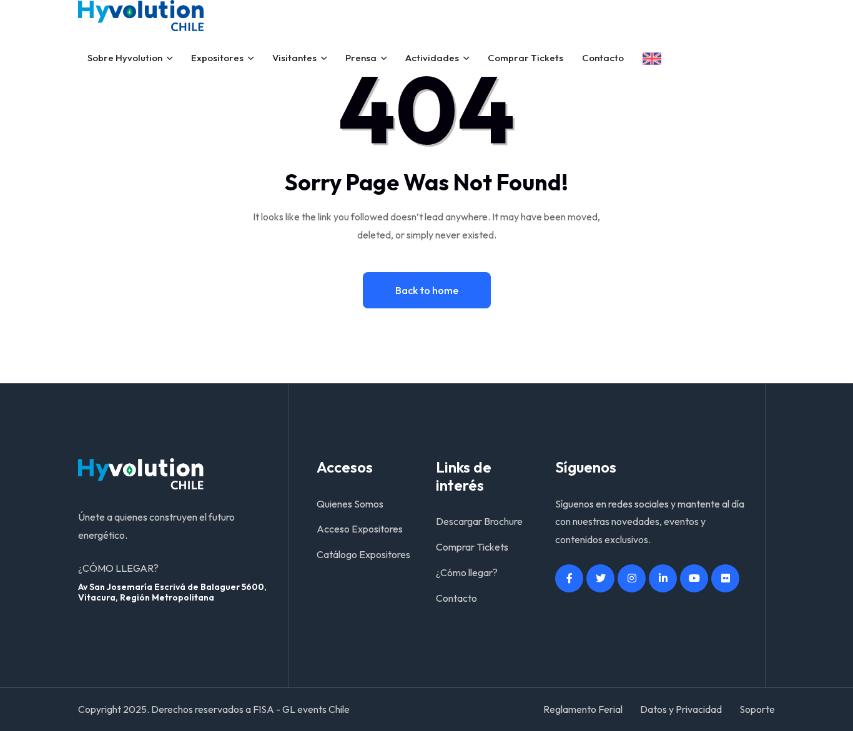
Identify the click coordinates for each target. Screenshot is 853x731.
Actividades (432, 58)
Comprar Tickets (525, 58)
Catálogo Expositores (363, 554)
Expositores (217, 58)
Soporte (757, 709)
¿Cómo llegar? (467, 572)
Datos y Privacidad (681, 709)
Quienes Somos (350, 504)
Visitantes (294, 58)
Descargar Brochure (479, 521)
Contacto (603, 58)
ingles (652, 58)
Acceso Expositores (360, 528)
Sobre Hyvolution (124, 58)
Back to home (426, 290)
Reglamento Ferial (583, 709)
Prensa (361, 58)
